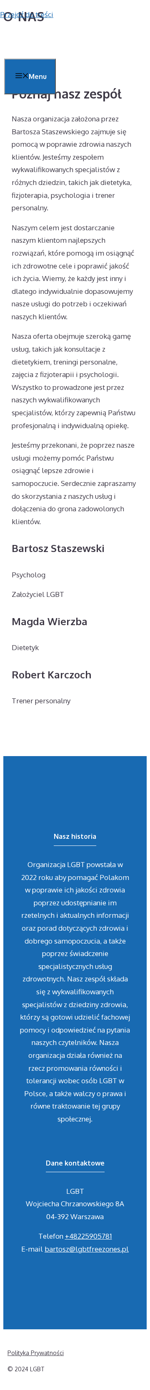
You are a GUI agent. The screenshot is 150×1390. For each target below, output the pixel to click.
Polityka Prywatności (36, 1352)
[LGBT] (25, 42)
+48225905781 (88, 1236)
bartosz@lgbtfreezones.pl (87, 1249)
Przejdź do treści (26, 14)
